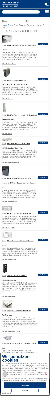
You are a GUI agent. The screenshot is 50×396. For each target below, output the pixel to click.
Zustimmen (25, 385)
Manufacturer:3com (9, 64)
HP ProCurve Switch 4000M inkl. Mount (20, 213)
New (17, 25)
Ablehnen (25, 390)
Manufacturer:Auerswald (11, 331)
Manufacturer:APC (8, 296)
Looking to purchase (36, 25)
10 (28, 31)
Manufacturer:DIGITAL (10, 202)
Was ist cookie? (7, 393)
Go (27, 21)
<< (4, 31)
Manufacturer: (7, 99)
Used (11, 25)
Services (24, 25)
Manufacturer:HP (8, 228)
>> (31, 31)
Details (42, 44)
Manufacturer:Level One (10, 162)
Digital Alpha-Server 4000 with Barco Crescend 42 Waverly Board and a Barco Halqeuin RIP (19, 183)
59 (35, 31)
